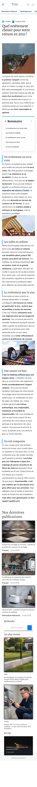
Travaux (5, 550)
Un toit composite (12, 147)
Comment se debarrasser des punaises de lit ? (17, 748)
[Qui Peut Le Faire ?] (15, 4)
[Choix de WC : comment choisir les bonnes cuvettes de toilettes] (18, 596)
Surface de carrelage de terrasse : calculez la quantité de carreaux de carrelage (18, 545)
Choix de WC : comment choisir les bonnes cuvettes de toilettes (18, 611)
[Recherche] (28, 4)
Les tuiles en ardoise (13, 133)
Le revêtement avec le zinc (16, 137)
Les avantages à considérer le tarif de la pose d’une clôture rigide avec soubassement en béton (18, 679)
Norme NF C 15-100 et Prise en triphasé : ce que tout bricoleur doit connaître (17, 726)
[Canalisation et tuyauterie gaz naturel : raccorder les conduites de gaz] (18, 564)
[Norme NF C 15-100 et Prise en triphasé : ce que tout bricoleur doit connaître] (18, 702)
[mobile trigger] (4, 4)
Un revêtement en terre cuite (16, 128)
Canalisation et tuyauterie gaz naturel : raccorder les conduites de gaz (16, 578)
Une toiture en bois (13, 142)
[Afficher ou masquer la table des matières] (27, 121)
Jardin (6, 674)
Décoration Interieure (11, 615)
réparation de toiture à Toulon (15, 190)
